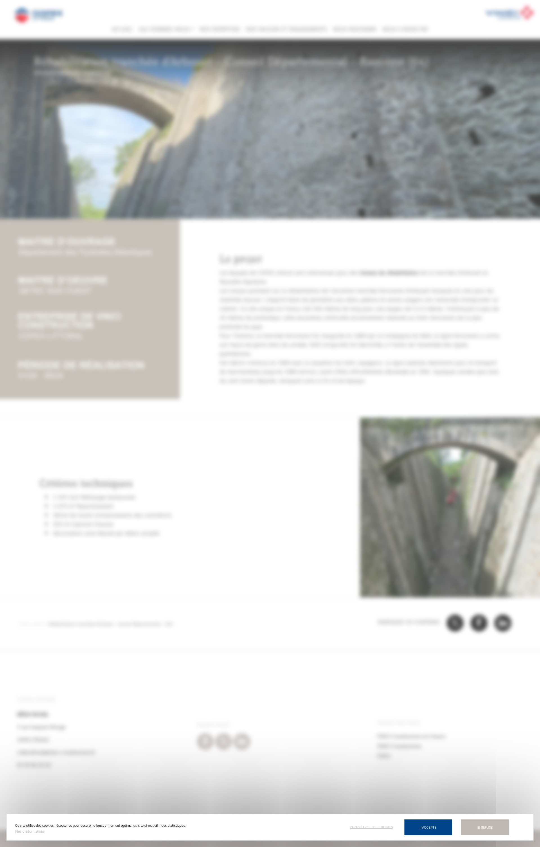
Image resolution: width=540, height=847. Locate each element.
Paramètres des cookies (371, 826)
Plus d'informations (30, 831)
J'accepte (428, 827)
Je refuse (485, 827)
